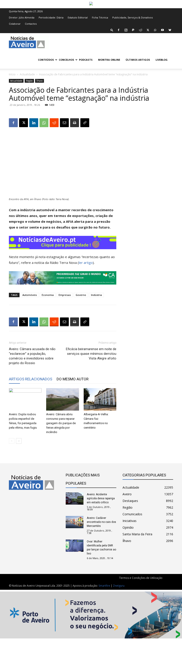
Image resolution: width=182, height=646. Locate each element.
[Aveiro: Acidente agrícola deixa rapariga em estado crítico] (74, 498)
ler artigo (86, 262)
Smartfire (104, 586)
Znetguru (119, 586)
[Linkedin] (33, 122)
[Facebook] (118, 30)
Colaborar (15, 23)
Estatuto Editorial (78, 17)
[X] (147, 30)
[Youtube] (162, 30)
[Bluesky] (169, 30)
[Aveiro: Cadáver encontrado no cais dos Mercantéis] (74, 522)
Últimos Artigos (138, 59)
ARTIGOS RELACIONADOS (30, 379)
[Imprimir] (74, 122)
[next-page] (19, 441)
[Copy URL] (84, 122)
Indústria (96, 295)
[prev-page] (11, 441)
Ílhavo (39, 80)
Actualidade (27, 74)
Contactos (31, 23)
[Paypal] (133, 30)
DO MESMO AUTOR (73, 379)
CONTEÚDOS (46, 59)
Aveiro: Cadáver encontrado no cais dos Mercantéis (101, 522)
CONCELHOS (66, 59)
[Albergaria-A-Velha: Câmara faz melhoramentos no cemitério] (100, 399)
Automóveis (29, 295)
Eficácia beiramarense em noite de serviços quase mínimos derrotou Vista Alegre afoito (91, 353)
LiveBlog (162, 59)
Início (12, 74)
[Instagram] (126, 30)
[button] (112, 30)
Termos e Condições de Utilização (140, 578)
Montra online (109, 59)
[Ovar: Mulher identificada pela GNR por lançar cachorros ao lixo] (74, 546)
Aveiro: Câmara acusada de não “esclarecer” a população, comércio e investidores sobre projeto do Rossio (32, 356)
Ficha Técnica (100, 17)
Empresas (65, 295)
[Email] (64, 122)
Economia (48, 295)
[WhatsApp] (155, 30)
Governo (81, 295)
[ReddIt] (54, 122)
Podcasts (86, 59)
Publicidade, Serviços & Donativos (132, 17)
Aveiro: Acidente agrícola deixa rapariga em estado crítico (101, 498)
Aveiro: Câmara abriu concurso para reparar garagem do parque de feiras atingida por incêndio (61, 423)
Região (29, 80)
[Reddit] (140, 30)
